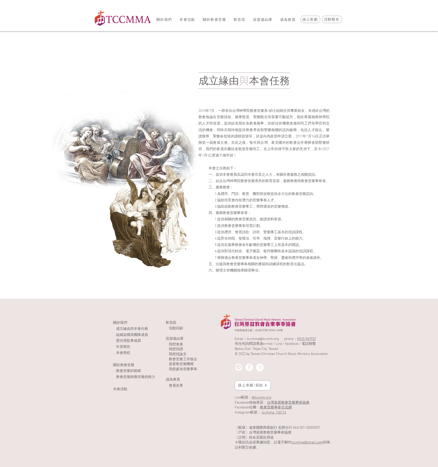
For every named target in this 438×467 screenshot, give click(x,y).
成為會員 (173, 380)
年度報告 (123, 347)
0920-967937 (306, 339)
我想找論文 (178, 354)
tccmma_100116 (274, 412)
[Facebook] (249, 367)
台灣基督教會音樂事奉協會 (288, 403)
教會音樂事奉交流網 (276, 407)
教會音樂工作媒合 (183, 359)
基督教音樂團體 (181, 364)
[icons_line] (238, 367)
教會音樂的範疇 (128, 371)
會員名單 (176, 386)
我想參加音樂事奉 (183, 369)
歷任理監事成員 (128, 341)
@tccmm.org (261, 398)
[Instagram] (260, 367)
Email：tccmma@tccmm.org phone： (266, 339)
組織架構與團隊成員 (132, 335)
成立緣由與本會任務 (132, 329)
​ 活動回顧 (174, 328)
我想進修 (176, 344)
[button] (239, 19)
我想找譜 (176, 349)
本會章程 (123, 353)
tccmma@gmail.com (307, 442)
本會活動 (120, 389)
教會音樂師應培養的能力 (135, 377)
